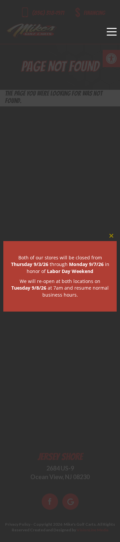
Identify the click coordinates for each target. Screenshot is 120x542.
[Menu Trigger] (111, 32)
